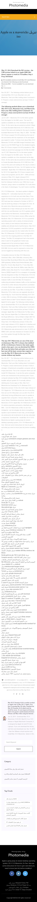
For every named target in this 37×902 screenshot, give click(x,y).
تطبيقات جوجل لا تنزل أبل (9, 639)
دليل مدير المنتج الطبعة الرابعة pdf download (15, 594)
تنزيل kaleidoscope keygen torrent (12, 566)
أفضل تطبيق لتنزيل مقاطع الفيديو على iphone (15, 605)
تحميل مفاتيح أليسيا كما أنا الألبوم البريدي (14, 464)
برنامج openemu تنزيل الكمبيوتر (11, 466)
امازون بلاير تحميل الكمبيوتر (10, 580)
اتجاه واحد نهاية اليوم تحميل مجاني (12, 521)
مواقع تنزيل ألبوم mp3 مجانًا (10, 532)
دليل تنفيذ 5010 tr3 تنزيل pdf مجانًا (12, 468)
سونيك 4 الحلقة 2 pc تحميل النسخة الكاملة (14, 582)
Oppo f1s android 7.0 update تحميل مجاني (15, 598)
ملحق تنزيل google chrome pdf (11, 573)
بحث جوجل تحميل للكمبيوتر (10, 660)
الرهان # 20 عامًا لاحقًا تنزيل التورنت (12, 484)
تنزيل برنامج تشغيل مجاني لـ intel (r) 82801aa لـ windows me (18, 803)
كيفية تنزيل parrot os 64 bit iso (11, 665)
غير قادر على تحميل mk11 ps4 (11, 603)
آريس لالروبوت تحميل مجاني (10, 461)
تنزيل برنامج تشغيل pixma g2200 (11, 450)
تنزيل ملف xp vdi (6, 434)
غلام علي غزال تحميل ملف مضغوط (12, 455)
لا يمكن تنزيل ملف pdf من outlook (12, 500)
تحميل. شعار (5, 633)
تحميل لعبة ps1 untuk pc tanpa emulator (18, 890)
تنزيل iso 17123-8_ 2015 (9, 512)
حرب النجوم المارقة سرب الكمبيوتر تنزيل (14, 621)
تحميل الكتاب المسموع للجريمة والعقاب (16, 818)
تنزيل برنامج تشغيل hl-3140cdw (11, 480)
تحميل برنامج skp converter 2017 (12, 589)
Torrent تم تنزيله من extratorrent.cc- (12, 571)
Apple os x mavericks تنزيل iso (11, 487)
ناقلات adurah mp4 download (10, 655)
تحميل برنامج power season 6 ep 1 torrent (15, 548)
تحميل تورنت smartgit (8, 523)
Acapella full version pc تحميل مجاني (13, 658)
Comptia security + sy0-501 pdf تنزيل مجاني (15, 557)
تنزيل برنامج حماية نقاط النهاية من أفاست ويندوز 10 (17, 541)
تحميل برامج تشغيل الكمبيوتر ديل (11, 646)
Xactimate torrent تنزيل (8, 505)
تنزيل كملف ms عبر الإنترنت (10, 516)
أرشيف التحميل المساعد (9, 642)
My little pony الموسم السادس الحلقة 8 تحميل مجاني (18, 562)
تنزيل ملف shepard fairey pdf (11, 635)
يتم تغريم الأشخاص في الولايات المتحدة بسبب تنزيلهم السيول (18, 808)
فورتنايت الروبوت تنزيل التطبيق (11, 443)
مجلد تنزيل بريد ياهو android (10, 644)
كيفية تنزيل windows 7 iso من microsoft (14, 445)
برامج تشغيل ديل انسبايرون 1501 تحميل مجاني (16, 674)
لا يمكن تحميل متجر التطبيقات (10, 519)
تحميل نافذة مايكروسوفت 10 (10, 489)
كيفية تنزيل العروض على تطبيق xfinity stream (15, 617)
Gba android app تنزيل (8, 507)
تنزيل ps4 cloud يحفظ (8, 448)
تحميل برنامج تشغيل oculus (10, 452)
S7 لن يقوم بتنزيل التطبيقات (13, 822)
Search (18, 749)
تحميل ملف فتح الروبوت (9, 436)
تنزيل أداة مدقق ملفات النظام (10, 637)
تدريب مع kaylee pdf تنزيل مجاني (12, 491)
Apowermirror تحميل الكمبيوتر (10, 669)
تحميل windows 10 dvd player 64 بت (18, 885)
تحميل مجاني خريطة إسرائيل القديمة (12, 514)
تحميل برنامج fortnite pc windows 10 (13, 530)
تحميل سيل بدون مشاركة (9, 671)
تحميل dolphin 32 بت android (10, 564)
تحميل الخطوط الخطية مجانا (10, 482)
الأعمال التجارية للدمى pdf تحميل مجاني (16, 825)
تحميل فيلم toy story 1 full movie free (13, 601)
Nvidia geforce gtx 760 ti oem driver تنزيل (15, 555)
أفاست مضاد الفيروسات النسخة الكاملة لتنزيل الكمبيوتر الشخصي (18, 814)
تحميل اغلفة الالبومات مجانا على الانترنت (14, 539)
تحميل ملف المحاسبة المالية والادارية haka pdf (17, 774)
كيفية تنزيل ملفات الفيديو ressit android (14, 610)
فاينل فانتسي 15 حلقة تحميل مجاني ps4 (14, 578)
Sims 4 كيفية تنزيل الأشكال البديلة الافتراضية (15, 569)
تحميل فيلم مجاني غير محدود (10, 576)
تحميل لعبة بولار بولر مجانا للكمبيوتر (14, 769)
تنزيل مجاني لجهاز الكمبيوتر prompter (13, 653)
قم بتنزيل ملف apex (11, 799)
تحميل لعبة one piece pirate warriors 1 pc (14, 587)
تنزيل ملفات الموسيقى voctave (18, 887)
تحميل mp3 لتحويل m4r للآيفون (11, 546)
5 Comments (7, 88)
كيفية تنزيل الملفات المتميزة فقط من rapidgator (16, 528)
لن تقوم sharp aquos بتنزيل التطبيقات (13, 619)
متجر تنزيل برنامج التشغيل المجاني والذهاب (14, 560)
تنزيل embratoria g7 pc (8, 525)
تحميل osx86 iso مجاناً (8, 667)
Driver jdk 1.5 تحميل (7, 503)
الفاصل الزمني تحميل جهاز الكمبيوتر (12, 544)
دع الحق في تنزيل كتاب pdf (10, 473)
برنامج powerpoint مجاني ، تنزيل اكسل (13, 596)
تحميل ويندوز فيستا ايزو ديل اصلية (12, 457)
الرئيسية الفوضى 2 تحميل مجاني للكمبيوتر (15, 779)
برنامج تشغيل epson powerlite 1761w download (17, 585)
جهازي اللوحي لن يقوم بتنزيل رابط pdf (13, 662)
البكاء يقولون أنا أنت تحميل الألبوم (11, 471)
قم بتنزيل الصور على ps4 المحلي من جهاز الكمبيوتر (17, 459)
